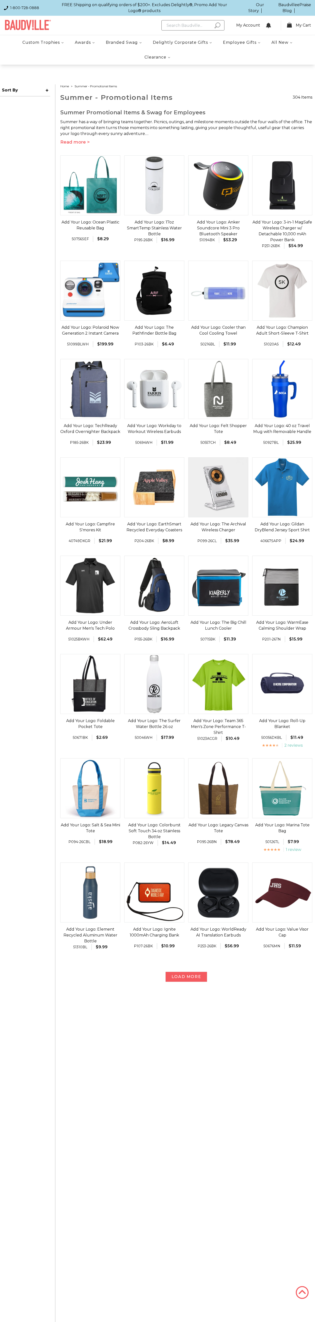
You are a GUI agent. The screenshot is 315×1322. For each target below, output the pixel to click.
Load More (186, 976)
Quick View (90, 210)
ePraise (304, 4)
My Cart (303, 25)
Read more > (75, 142)
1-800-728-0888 (24, 8)
